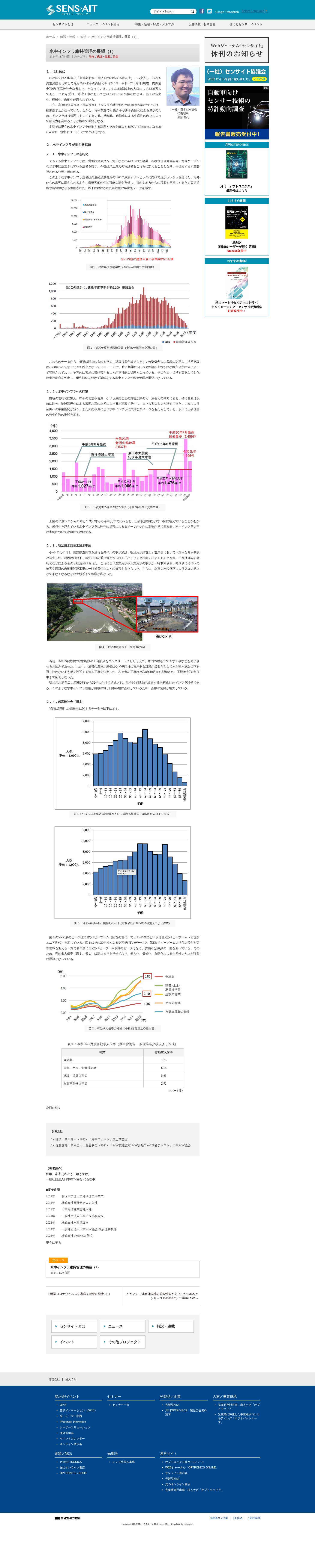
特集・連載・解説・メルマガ (154, 24)
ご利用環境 (254, 1518)
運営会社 (54, 1379)
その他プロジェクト (124, 1342)
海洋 (91, 56)
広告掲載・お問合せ (202, 24)
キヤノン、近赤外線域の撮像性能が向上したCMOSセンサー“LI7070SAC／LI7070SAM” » (162, 1296)
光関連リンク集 (219, 1518)
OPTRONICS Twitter (209, 11)
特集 (115, 56)
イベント (67, 1342)
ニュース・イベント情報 (102, 24)
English (237, 1518)
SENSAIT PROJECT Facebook (201, 11)
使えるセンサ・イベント (246, 24)
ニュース (115, 1326)
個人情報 (70, 1379)
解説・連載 (104, 56)
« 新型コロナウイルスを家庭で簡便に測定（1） (80, 1294)
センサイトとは (63, 24)
